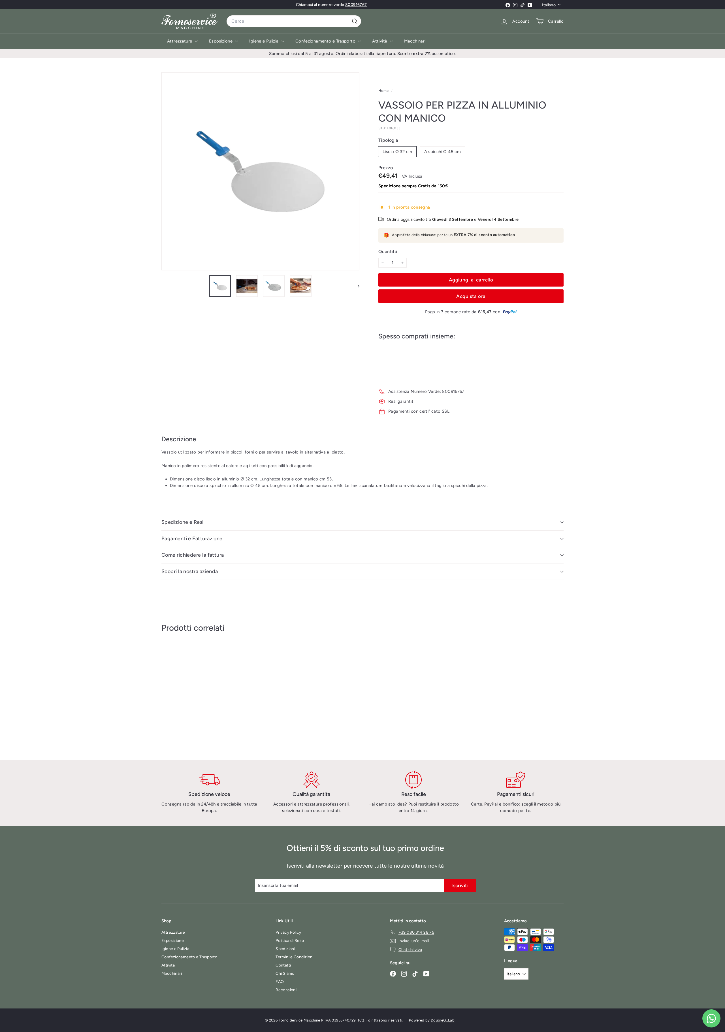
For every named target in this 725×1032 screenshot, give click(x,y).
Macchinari (415, 41)
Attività (380, 41)
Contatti (283, 965)
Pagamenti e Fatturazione (192, 538)
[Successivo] (355, 286)
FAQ (280, 981)
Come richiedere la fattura (192, 555)
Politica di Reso (290, 940)
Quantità (387, 251)
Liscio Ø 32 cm (397, 151)
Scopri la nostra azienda (189, 571)
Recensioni (286, 990)
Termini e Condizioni (295, 957)
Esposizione (221, 41)
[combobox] (294, 21)
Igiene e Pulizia (264, 41)
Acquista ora (470, 296)
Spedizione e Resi (182, 522)
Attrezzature (180, 41)
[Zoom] (260, 171)
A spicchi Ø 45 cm (442, 151)
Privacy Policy (288, 932)
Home (384, 90)
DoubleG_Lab (443, 1020)
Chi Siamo (285, 973)
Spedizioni (285, 948)
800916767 (356, 4)
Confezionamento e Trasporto (326, 41)
